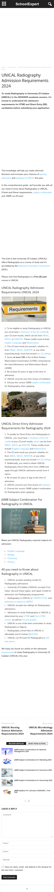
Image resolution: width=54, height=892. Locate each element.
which (36, 441)
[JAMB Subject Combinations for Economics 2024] (7, 773)
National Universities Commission (34, 266)
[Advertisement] (27, 36)
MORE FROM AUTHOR (37, 743)
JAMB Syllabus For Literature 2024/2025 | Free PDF (32, 791)
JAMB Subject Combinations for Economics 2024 (33, 770)
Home (4, 67)
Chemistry (12, 558)
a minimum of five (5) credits (32, 332)
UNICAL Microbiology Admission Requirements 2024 (40, 730)
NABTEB (18, 339)
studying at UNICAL (25, 178)
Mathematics (33, 343)
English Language (13, 343)
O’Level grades (29, 619)
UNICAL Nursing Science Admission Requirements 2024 (13, 730)
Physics (11, 562)
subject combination (42, 192)
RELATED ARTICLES (16, 743)
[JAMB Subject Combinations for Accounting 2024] (7, 782)
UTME (27, 616)
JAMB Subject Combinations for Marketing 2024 (32, 760)
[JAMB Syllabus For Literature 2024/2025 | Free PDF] (7, 792)
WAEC (46, 335)
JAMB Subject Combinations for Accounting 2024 (33, 780)
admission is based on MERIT (19, 601)
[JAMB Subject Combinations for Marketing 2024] (7, 761)
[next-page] (28, 800)
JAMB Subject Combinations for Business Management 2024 (30, 750)
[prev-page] (25, 800)
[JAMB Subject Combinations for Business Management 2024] (7, 751)
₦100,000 (33, 634)
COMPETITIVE (40, 598)
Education (12, 67)
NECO (8, 339)
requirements (8, 652)
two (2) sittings (44, 353)
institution (45, 485)
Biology (11, 554)
